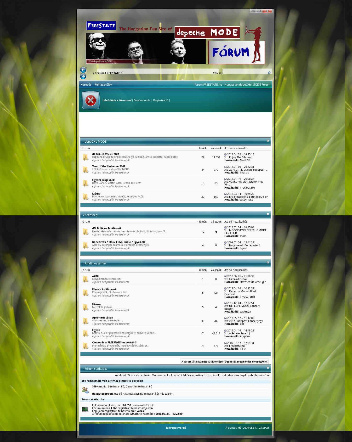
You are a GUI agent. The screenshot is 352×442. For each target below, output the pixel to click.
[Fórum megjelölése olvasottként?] (85, 157)
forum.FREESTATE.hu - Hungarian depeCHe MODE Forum (232, 85)
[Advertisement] (175, 124)
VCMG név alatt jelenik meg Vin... (243, 183)
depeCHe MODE (96, 142)
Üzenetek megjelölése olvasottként (246, 361)
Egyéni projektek (103, 180)
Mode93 (245, 160)
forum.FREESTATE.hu (110, 73)
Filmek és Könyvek (104, 289)
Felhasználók (103, 85)
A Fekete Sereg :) (239, 333)
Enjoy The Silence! (240, 157)
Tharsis (244, 172)
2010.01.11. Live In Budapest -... (248, 169)
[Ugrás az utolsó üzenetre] (225, 154)
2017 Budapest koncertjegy (246, 321)
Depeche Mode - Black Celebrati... (240, 292)
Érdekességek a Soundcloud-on (248, 196)
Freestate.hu (237, 345)
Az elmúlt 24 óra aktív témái (132, 375)
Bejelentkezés (142, 100)
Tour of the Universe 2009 (108, 166)
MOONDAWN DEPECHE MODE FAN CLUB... (245, 231)
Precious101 (247, 187)
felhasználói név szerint (158, 393)
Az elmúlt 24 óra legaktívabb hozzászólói (196, 375)
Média (96, 193)
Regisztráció (160, 100)
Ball (242, 323)
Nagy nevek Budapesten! (244, 245)
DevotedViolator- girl (253, 282)
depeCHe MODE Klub (105, 154)
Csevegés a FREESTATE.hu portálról (114, 342)
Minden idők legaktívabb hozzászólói (246, 375)
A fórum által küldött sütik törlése (202, 361)
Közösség (91, 215)
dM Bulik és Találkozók (107, 228)
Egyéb (96, 330)
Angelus (245, 336)
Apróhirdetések (102, 317)
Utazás (96, 304)
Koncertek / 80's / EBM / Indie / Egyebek (118, 242)
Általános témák (95, 263)
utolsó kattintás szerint (128, 393)
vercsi (140, 411)
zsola (243, 236)
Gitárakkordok (238, 279)
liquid (243, 248)
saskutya (245, 311)
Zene (95, 275)
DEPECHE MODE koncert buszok (242, 307)
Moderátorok (122, 160)
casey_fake (246, 199)
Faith (243, 348)
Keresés (86, 85)
